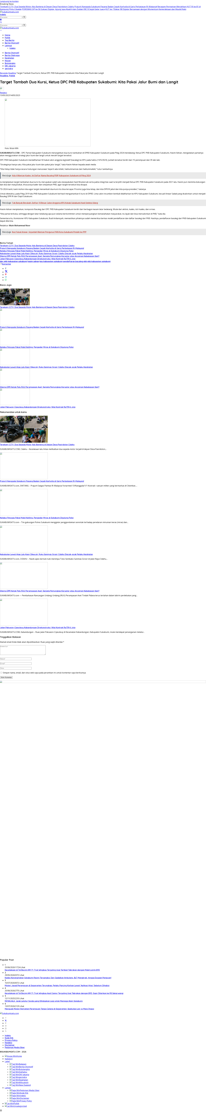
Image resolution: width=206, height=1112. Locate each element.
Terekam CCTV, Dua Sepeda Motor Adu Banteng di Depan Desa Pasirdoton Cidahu (37, 6)
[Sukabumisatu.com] (9, 12)
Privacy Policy (11, 1040)
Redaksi (3, 92)
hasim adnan (33, 261)
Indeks (3, 14)
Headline (4, 75)
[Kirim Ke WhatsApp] (6, 280)
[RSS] (6, 1031)
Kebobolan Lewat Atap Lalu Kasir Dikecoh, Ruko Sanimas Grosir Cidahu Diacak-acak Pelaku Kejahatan (46, 253)
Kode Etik (9, 1038)
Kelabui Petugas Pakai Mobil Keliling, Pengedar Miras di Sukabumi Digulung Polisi (37, 251)
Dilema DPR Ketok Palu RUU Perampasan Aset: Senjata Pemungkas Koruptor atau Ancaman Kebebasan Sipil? (49, 256)
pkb (85, 261)
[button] (24, 17)
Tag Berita (9, 40)
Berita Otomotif (12, 43)
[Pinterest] (6, 1023)
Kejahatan (9, 58)
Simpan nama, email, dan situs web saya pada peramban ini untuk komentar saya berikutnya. (44, 672)
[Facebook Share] (6, 268)
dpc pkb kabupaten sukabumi (13, 261)
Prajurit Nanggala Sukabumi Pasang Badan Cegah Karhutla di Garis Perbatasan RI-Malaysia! (116, 6)
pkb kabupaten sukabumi (99, 261)
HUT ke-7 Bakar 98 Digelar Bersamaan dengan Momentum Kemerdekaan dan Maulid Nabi (145, 9)
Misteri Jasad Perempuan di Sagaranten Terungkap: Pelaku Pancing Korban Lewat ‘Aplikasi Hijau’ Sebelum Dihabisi (57, 985)
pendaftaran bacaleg (73, 261)
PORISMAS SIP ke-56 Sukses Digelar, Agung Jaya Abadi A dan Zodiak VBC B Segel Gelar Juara (63, 9)
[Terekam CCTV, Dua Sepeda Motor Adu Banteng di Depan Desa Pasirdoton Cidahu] (15, 304)
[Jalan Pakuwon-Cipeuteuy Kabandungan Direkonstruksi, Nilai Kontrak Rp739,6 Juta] (15, 404)
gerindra (9, 68)
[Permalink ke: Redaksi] (2, 90)
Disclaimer (10, 1045)
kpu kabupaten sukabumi (51, 261)
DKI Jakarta (10, 66)
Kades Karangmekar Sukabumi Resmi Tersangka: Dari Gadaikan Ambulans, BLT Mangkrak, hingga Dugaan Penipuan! (58, 978)
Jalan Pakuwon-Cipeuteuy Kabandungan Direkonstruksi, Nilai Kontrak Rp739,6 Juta (37, 259)
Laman (8, 1087)
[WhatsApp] (6, 1028)
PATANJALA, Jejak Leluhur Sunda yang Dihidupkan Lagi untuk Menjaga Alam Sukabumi (44, 1001)
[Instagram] (6, 1025)
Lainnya (8, 45)
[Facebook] (6, 1018)
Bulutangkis (10, 63)
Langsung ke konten (9, 1)
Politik (7, 37)
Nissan (8, 60)
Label (7, 1061)
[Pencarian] (1, 22)
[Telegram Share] (6, 277)
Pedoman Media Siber (15, 1047)
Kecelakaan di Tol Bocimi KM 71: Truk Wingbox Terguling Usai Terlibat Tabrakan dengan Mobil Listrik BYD (52, 970)
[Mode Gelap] (1, 20)
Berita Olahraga (12, 55)
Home (7, 35)
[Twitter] (6, 1020)
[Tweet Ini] (6, 272)
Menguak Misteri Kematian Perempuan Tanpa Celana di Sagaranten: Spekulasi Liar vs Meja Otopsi (49, 1009)
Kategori (9, 1058)
